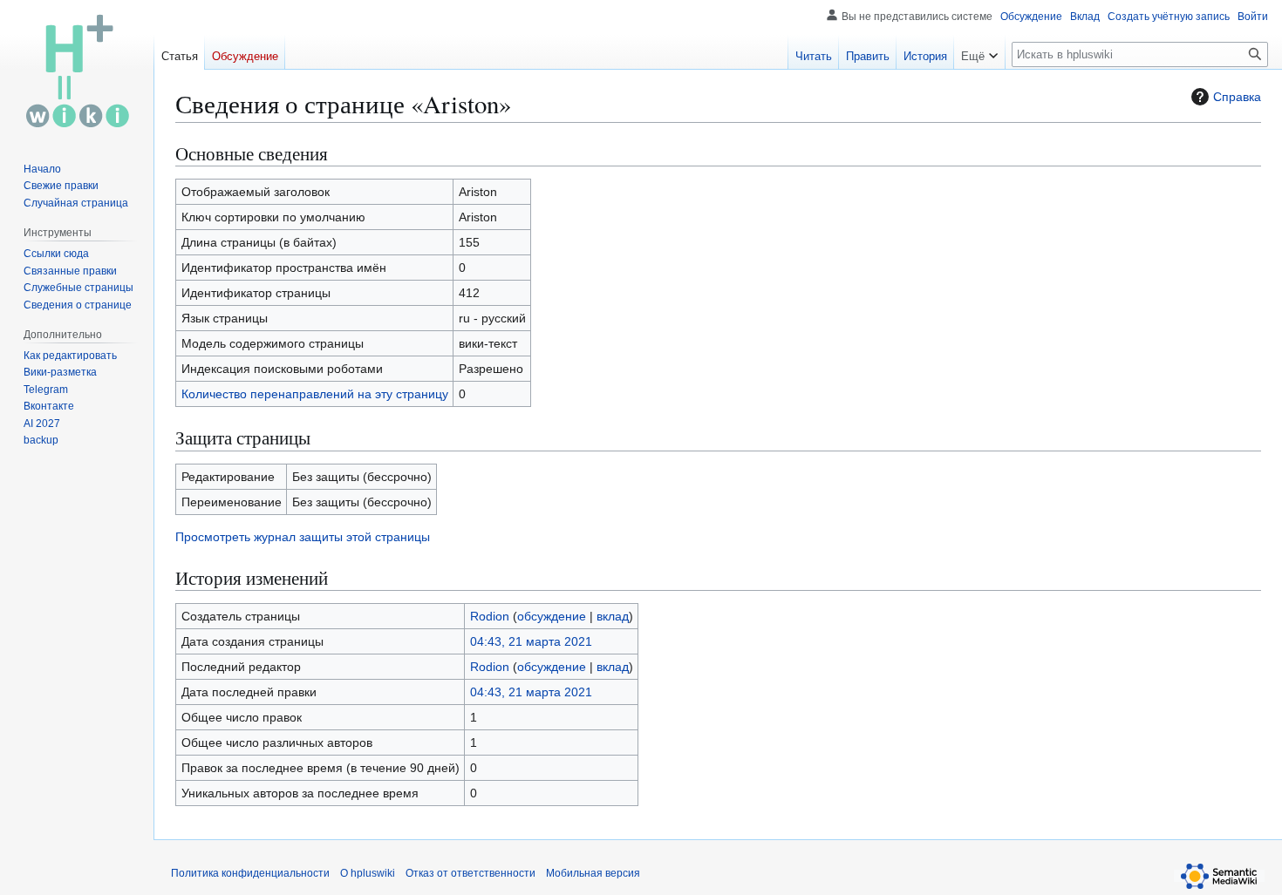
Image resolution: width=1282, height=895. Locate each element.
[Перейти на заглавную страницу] (77, 69)
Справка (1237, 97)
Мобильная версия (593, 873)
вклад (613, 616)
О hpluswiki (367, 873)
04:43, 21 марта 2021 (531, 641)
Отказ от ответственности (470, 873)
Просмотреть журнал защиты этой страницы (302, 537)
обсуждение (551, 616)
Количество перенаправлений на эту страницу (314, 394)
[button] (979, 52)
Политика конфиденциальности (250, 873)
